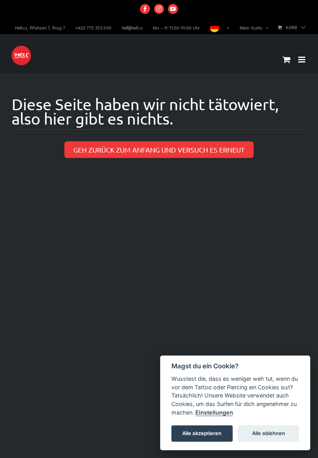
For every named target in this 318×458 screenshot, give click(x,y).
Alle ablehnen (268, 433)
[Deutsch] (220, 27)
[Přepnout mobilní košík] (286, 60)
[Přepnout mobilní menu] (302, 60)
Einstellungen (214, 412)
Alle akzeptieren (201, 433)
